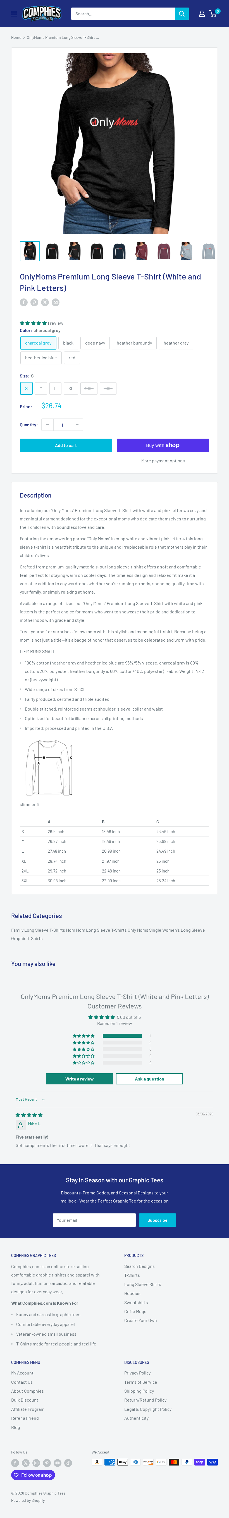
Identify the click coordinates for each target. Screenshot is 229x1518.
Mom (71, 930)
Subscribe (157, 1220)
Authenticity (136, 1418)
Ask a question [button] (149, 1078)
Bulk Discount (24, 1399)
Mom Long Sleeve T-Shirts (102, 930)
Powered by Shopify (28, 1500)
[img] (29, 1114)
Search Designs (139, 1266)
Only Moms (138, 930)
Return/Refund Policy (145, 1399)
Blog (15, 1427)
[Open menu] (14, 14)
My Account (22, 1372)
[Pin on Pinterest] (34, 302)
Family (17, 930)
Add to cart (66, 445)
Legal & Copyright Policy (147, 1409)
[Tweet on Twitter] (45, 302)
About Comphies (27, 1390)
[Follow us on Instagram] (36, 1463)
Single (155, 930)
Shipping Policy (139, 1390)
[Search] (182, 14)
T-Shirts (132, 1275)
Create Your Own (140, 1320)
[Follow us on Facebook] (15, 1463)
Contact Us (22, 1382)
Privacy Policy (137, 1372)
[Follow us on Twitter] (26, 1463)
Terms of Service (140, 1382)
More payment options (163, 460)
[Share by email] (55, 302)
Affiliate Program (27, 1409)
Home (16, 37)
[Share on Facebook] (24, 302)
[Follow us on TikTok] (68, 1463)
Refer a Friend (25, 1418)
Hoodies (132, 1293)
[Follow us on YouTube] (57, 1463)
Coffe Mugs (135, 1311)
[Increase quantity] (77, 425)
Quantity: (29, 424)
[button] (33, 323)
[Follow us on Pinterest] (47, 1463)
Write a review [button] (79, 1078)
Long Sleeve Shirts (142, 1284)
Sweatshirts (136, 1302)
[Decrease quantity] (47, 425)
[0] (213, 13)
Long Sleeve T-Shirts (45, 930)
